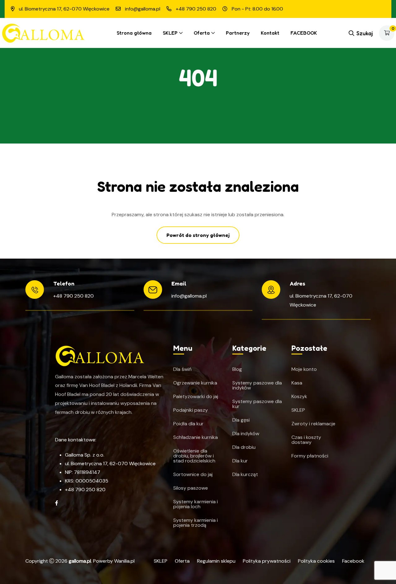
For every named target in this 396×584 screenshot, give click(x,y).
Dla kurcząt (245, 474)
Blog (237, 369)
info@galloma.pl (189, 296)
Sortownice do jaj (193, 474)
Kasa (296, 382)
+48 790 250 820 (73, 296)
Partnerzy (238, 33)
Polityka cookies (316, 561)
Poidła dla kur (188, 423)
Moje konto (304, 369)
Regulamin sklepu (216, 561)
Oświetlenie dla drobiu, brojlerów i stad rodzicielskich (194, 456)
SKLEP (170, 33)
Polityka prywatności (267, 561)
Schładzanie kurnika (195, 437)
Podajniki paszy (190, 410)
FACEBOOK (304, 33)
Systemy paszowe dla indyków (257, 385)
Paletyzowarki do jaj (195, 396)
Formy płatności (309, 455)
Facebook (353, 561)
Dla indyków (245, 433)
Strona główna (134, 33)
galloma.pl (80, 561)
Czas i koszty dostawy (306, 440)
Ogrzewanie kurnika (195, 382)
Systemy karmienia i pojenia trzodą (195, 523)
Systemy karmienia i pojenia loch (195, 504)
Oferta (202, 33)
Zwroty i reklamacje (313, 423)
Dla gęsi (241, 420)
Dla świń (182, 369)
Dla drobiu (244, 447)
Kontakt (270, 33)
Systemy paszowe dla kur (257, 404)
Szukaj (364, 33)
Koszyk (299, 396)
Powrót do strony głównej (198, 235)
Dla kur (240, 460)
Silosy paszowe (190, 488)
